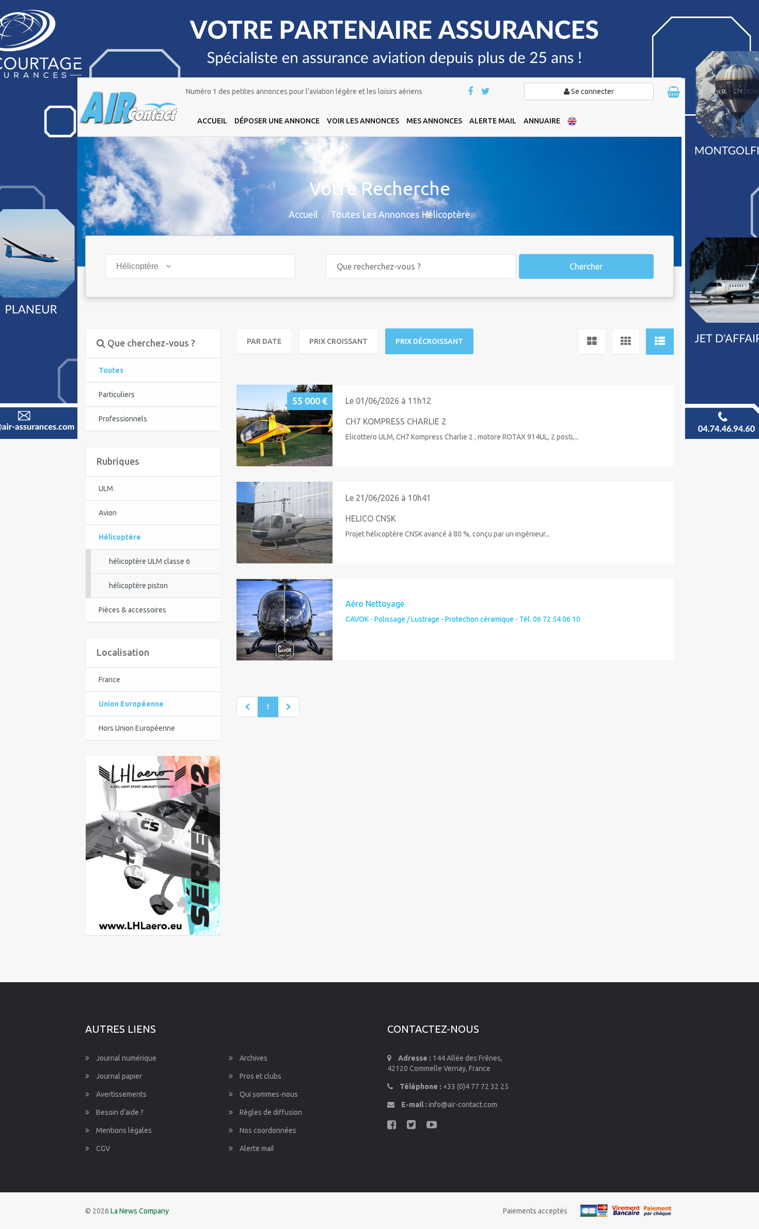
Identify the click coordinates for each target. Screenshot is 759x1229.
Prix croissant (338, 341)
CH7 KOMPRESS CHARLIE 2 (395, 421)
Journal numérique (125, 1058)
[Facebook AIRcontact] (471, 92)
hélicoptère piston (138, 585)
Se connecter (592, 91)
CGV (102, 1148)
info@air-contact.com (463, 1104)
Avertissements (120, 1094)
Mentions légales (123, 1130)
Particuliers (117, 394)
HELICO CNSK (370, 518)
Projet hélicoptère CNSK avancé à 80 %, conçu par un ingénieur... (447, 534)
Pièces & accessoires (132, 610)
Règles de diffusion (270, 1112)
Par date (264, 341)
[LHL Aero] (153, 845)
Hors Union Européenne (137, 728)
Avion (108, 513)
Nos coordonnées (267, 1130)
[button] (248, 425)
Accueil (303, 214)
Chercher (586, 266)
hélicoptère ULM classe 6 (149, 561)
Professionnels (123, 419)
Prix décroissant (429, 341)
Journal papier (118, 1076)
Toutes (111, 370)
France (109, 679)
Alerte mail (256, 1148)
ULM (106, 488)
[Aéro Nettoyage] (284, 619)
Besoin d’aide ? (119, 1112)
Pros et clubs (259, 1076)
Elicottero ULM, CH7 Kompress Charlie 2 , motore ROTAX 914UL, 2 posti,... (462, 437)
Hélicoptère (120, 537)
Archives (252, 1058)
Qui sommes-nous (268, 1094)
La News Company (139, 1211)
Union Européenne (131, 704)
